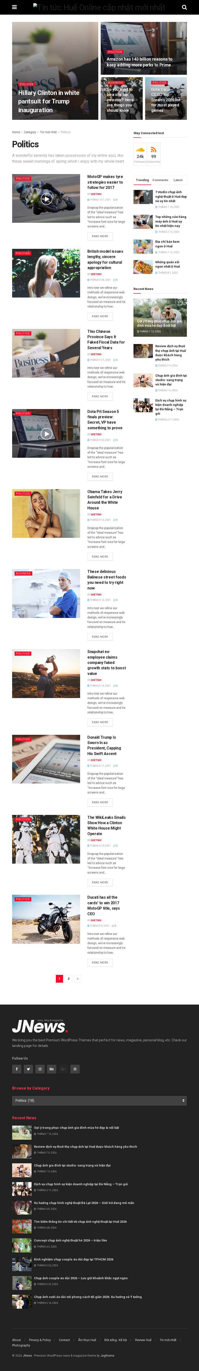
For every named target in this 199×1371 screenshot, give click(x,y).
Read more (100, 236)
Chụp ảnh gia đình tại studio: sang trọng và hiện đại (171, 380)
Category (30, 132)
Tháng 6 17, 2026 (168, 419)
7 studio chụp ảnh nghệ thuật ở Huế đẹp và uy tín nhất (171, 196)
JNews (27, 1355)
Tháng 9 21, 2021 (100, 360)
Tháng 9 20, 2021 (100, 440)
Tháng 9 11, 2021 (100, 766)
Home (16, 132)
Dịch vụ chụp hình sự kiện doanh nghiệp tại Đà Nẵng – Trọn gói (81, 1184)
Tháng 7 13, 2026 (150, 331)
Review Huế (143, 1340)
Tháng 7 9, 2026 (167, 365)
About (16, 1340)
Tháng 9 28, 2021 (100, 280)
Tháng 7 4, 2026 (167, 390)
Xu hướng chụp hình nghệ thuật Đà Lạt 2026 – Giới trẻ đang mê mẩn (84, 1203)
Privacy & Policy (40, 1340)
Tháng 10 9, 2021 (164, 119)
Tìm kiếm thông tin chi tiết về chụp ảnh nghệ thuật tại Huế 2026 (80, 1221)
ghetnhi (27, 119)
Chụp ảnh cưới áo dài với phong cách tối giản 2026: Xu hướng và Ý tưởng (88, 1297)
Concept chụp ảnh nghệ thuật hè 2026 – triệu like (70, 1240)
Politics (26, 84)
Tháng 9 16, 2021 (100, 520)
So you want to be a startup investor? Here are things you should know (120, 100)
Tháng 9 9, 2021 (99, 925)
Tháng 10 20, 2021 (120, 74)
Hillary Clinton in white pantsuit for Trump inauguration (48, 101)
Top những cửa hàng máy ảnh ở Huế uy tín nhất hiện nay (170, 221)
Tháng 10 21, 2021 (48, 119)
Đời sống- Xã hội (115, 1340)
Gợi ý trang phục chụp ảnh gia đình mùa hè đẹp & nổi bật (76, 1127)
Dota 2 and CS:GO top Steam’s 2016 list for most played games (166, 100)
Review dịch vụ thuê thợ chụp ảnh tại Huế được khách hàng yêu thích (85, 1146)
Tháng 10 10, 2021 (120, 119)
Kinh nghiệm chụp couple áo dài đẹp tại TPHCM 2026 (73, 1259)
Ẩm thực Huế (87, 1340)
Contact (64, 1340)
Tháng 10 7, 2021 (100, 199)
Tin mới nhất (48, 132)
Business (115, 82)
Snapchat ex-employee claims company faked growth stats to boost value (106, 662)
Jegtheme (107, 1355)
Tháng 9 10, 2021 (100, 845)
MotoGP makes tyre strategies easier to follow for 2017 (105, 182)
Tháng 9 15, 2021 (100, 600)
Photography (21, 1345)
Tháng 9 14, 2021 (100, 685)
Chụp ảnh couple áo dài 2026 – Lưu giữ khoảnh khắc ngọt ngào (81, 1278)
